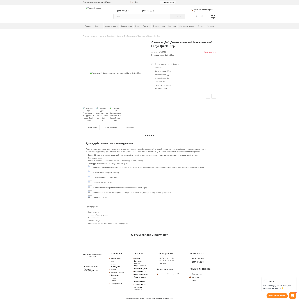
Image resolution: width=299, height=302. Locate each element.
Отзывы (130, 127)
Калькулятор (126, 26)
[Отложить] (208, 96)
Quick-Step (169, 55)
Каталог (98, 26)
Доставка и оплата (186, 26)
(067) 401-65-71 (148, 11)
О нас (200, 26)
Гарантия (172, 26)
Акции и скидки (111, 26)
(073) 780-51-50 (123, 11)
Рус (131, 2)
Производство (159, 26)
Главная (88, 26)
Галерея (146, 26)
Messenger (196, 277)
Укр (136, 2)
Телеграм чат (197, 274)
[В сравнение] (213, 96)
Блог (137, 26)
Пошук (179, 16)
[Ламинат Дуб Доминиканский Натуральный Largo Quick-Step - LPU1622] (115, 73)
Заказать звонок (168, 2)
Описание (92, 127)
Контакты (210, 26)
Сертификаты (111, 127)
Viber (194, 280)
